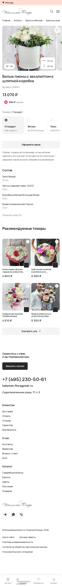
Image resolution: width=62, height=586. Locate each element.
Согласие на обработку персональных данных (24, 547)
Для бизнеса (9, 430)
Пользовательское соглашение (17, 552)
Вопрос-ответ (10, 453)
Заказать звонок (15, 366)
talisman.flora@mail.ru (17, 385)
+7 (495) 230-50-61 (24, 379)
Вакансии (7, 449)
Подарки (7, 491)
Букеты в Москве (34, 20)
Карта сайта (8, 537)
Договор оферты (27, 537)
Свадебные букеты (12, 473)
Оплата (6, 416)
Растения (7, 486)
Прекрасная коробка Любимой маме (12, 315)
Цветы (5, 482)
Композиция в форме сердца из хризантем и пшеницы (13, 270)
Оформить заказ (31, 144)
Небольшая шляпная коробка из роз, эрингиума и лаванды (41, 270)
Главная (6, 20)
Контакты (7, 444)
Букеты (6, 477)
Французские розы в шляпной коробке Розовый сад (41, 315)
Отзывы (6, 420)
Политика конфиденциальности (17, 542)
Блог (4, 458)
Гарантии (7, 425)
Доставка (7, 411)
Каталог (18, 20)
